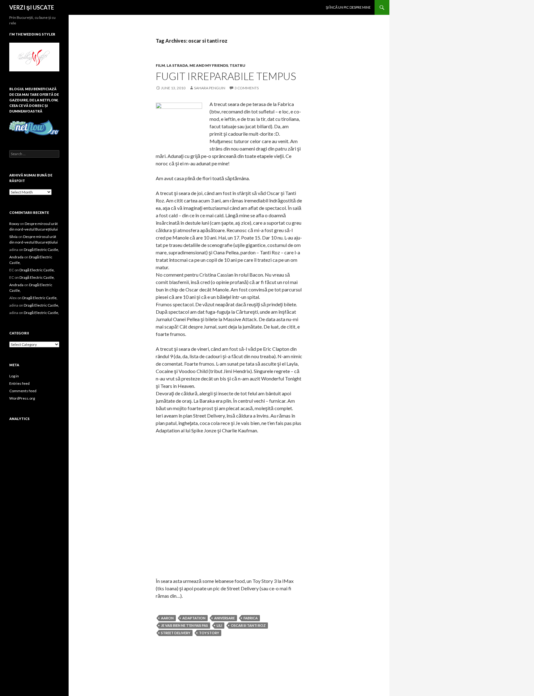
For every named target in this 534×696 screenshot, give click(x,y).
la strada (177, 65)
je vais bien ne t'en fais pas (184, 625)
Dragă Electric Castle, (41, 249)
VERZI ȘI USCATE (31, 7)
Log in (14, 376)
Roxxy (14, 223)
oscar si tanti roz (248, 625)
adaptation (194, 618)
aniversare (224, 618)
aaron (167, 618)
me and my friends (208, 65)
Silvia (13, 236)
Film (160, 65)
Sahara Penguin (209, 88)
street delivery (175, 633)
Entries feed (19, 383)
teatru (237, 65)
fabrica (251, 618)
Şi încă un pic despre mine (348, 7)
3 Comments (247, 88)
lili (219, 625)
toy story (209, 633)
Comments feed (22, 390)
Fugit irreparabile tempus (226, 76)
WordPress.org (22, 398)
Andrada (16, 257)
